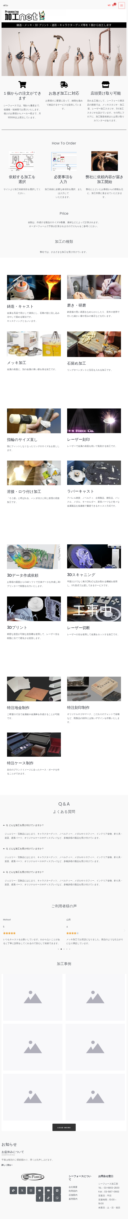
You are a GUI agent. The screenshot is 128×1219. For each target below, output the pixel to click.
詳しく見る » (7, 1165)
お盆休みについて (13, 1152)
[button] (3, 930)
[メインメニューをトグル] (121, 5)
